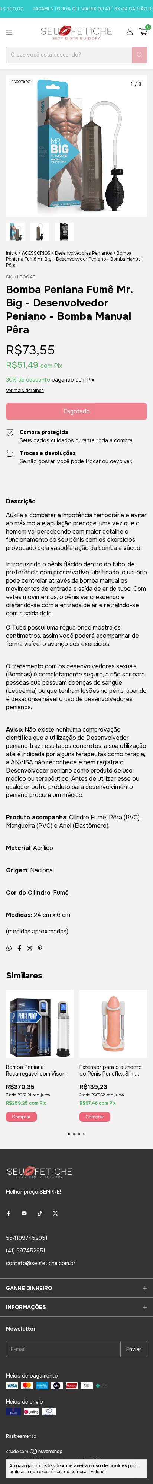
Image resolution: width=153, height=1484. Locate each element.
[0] (143, 32)
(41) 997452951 (25, 1250)
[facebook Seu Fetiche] (8, 1213)
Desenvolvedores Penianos (83, 253)
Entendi (98, 1471)
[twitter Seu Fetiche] (55, 1213)
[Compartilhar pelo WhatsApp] (9, 948)
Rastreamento (21, 1436)
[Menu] (9, 32)
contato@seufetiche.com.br (40, 1263)
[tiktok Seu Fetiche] (39, 1213)
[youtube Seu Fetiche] (24, 1213)
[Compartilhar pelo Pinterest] (40, 948)
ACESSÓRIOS (36, 253)
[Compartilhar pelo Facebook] (20, 948)
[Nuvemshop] (35, 1453)
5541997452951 (27, 1238)
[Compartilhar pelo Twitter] (30, 948)
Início (11, 253)
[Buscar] (139, 55)
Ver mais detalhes (25, 391)
